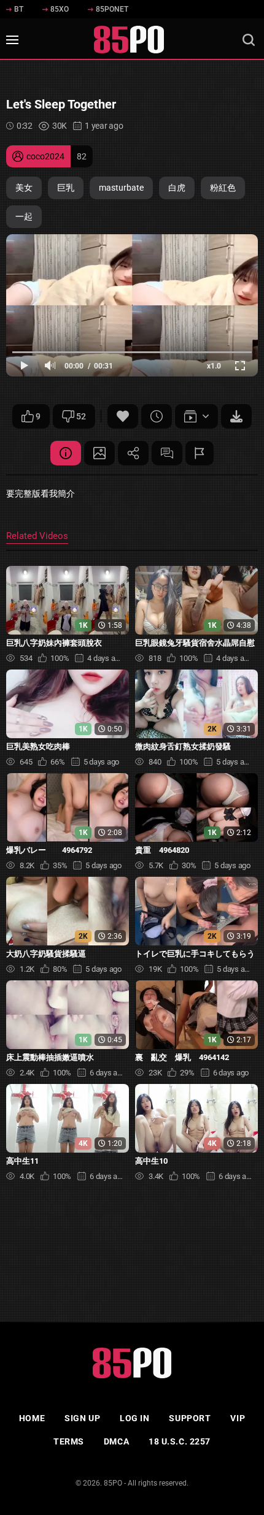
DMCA (116, 1441)
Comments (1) (167, 453)
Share (133, 453)
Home (32, 1418)
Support (190, 1418)
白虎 (176, 188)
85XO (59, 9)
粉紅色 (223, 188)
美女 (24, 188)
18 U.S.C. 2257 (180, 1441)
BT (18, 9)
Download (236, 416)
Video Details (65, 453)
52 (81, 416)
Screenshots (99, 453)
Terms (68, 1441)
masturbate (121, 188)
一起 (24, 216)
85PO (113, 1483)
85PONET (112, 9)
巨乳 (65, 188)
